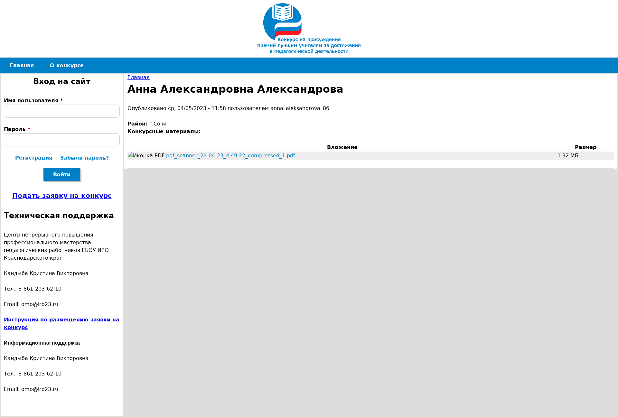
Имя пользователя (33, 100)
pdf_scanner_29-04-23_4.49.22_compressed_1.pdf (230, 156)
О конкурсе (67, 65)
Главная (138, 77)
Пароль (17, 129)
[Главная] (309, 28)
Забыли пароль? (84, 158)
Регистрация (33, 158)
